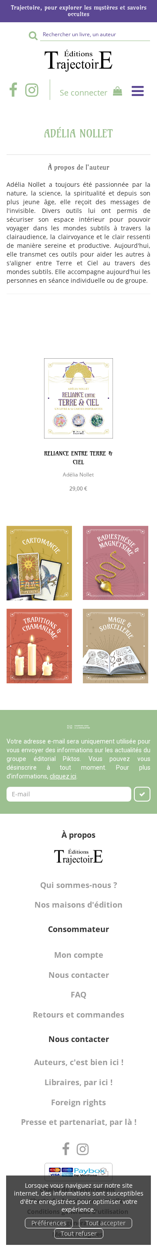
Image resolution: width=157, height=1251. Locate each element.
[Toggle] (137, 90)
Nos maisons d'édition (78, 904)
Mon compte (78, 954)
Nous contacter (78, 975)
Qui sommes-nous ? (78, 885)
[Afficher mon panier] (115, 92)
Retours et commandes (78, 1014)
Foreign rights (78, 1102)
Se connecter (83, 92)
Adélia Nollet (78, 474)
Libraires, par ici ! (78, 1082)
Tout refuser (79, 1233)
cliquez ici (63, 776)
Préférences (48, 1223)
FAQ (78, 994)
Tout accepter (105, 1223)
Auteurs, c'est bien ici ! (78, 1062)
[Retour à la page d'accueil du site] (78, 60)
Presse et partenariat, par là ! (79, 1122)
